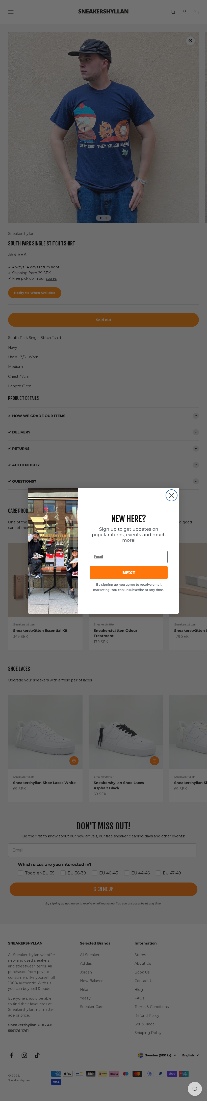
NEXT (128, 572)
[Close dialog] (171, 495)
